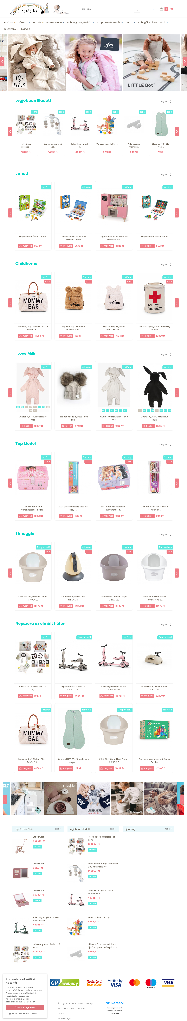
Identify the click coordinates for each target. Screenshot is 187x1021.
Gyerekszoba (54, 22)
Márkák (25, 29)
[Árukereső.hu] (114, 1004)
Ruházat (8, 22)
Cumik (129, 22)
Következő (10, 29)
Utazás (37, 22)
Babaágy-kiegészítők (79, 22)
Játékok (23, 22)
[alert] (25, 996)
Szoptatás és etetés (108, 22)
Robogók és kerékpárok (152, 22)
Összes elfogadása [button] (25, 1007)
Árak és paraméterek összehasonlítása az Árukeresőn (114, 1011)
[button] (25, 1013)
